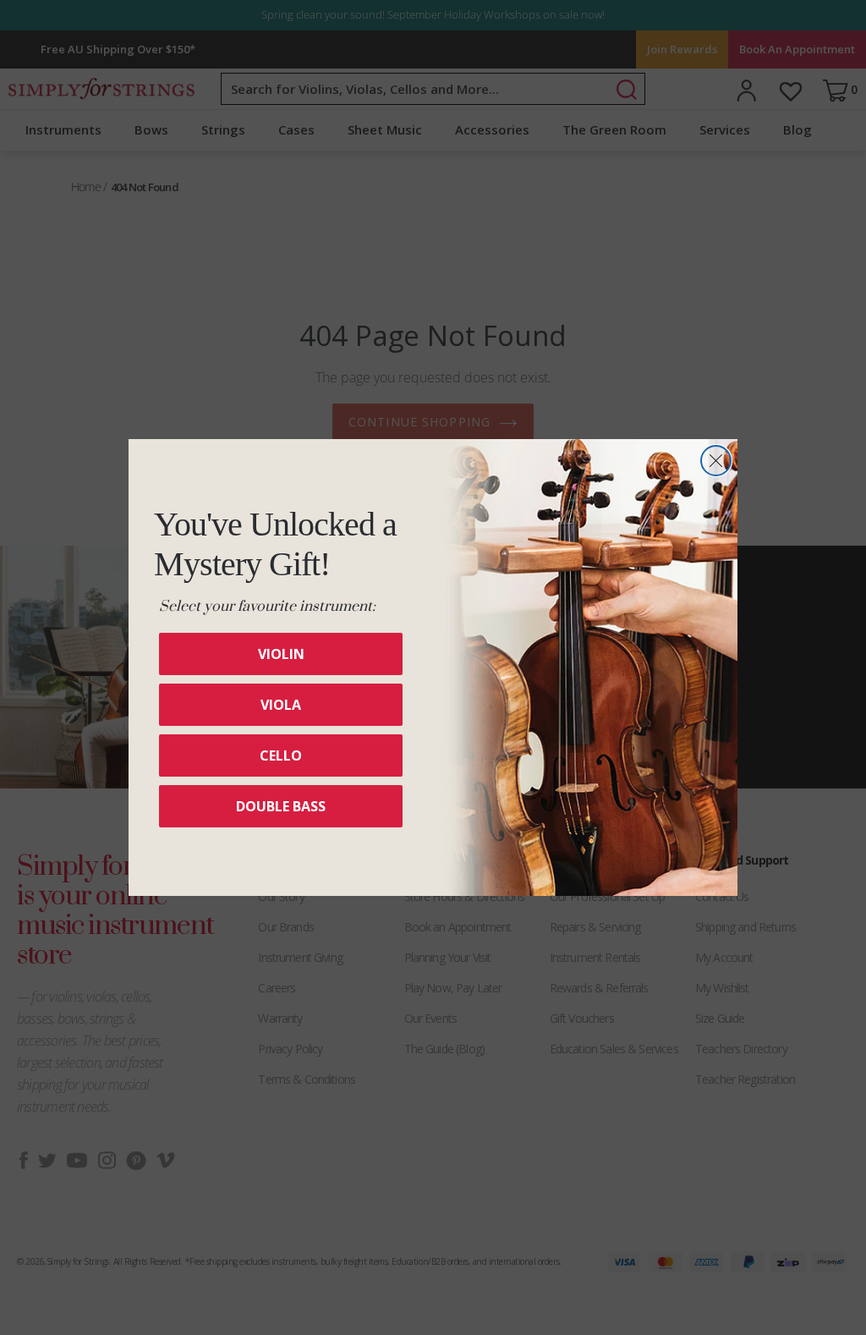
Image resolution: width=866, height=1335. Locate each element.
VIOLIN (281, 654)
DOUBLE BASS (281, 806)
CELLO (281, 755)
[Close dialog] (716, 460)
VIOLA (280, 704)
